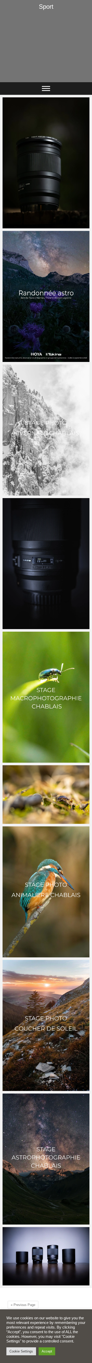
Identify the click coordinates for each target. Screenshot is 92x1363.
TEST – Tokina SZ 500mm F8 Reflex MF (42, 1283)
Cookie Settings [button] (21, 1351)
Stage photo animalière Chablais (36, 955)
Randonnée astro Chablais (31, 359)
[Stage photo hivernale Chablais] (46, 430)
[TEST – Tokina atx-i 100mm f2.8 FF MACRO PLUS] (46, 794)
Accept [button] (47, 1351)
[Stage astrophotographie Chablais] (46, 1159)
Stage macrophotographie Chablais (39, 760)
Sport (46, 6)
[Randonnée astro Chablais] (46, 296)
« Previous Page (23, 1305)
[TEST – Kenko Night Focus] (46, 162)
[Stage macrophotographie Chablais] (46, 697)
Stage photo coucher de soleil (34, 1088)
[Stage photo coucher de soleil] (46, 1025)
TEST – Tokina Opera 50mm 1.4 (35, 626)
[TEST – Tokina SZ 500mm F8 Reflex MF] (46, 1256)
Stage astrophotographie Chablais (38, 1222)
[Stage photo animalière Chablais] (46, 891)
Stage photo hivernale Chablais (35, 493)
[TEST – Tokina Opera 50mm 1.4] (46, 563)
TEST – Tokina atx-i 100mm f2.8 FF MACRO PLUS (38, 818)
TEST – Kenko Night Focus (32, 226)
